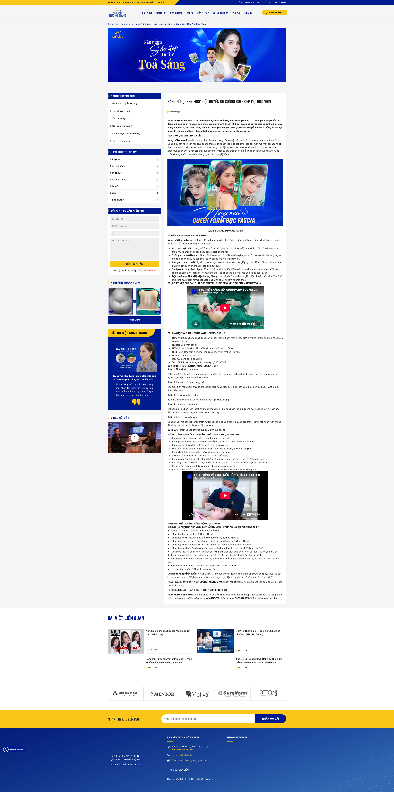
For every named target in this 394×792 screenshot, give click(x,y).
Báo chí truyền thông (124, 103)
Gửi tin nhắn (134, 264)
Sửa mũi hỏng (117, 165)
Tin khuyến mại (121, 110)
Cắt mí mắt (203, 13)
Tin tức (236, 13)
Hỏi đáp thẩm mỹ (122, 125)
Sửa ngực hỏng (118, 179)
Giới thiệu (147, 13)
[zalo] (137, 756)
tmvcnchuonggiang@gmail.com (189, 771)
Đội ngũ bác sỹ (221, 13)
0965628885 (275, 12)
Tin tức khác (117, 199)
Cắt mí (113, 192)
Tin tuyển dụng (121, 140)
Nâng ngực (176, 13)
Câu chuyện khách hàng (126, 133)
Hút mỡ (189, 13)
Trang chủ (113, 23)
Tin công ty (119, 118)
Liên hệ (248, 13)
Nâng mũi (161, 13)
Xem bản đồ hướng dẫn (182, 760)
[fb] (116, 756)
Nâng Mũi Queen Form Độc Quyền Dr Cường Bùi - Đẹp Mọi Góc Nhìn (170, 23)
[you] (127, 756)
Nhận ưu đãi (270, 729)
